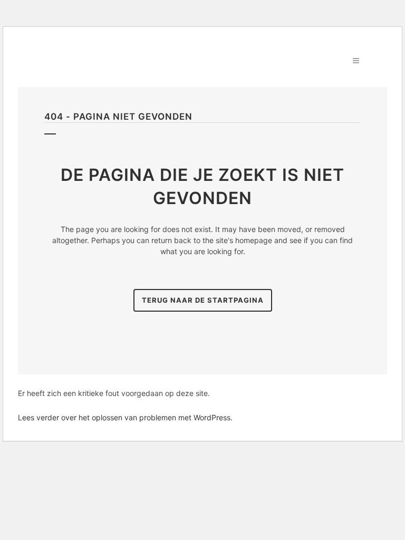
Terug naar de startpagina (203, 300)
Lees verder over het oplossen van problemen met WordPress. (125, 417)
